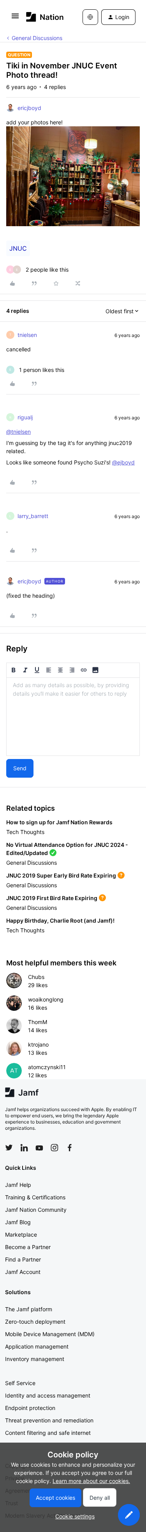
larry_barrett (33, 516)
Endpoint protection (30, 1408)
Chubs (36, 977)
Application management (37, 1346)
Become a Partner (28, 1247)
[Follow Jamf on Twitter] (9, 1148)
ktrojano (38, 1044)
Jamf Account (22, 1272)
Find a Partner (23, 1259)
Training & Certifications (35, 1197)
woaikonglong (45, 999)
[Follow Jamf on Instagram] (54, 1148)
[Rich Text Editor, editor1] (73, 717)
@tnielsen (18, 431)
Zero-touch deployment (35, 1321)
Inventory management (34, 1359)
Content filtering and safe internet (48, 1432)
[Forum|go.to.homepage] (43, 17)
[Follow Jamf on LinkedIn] (24, 1148)
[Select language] (90, 17)
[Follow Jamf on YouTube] (39, 1147)
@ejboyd (123, 462)
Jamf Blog (18, 1222)
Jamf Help (18, 1184)
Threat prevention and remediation (49, 1420)
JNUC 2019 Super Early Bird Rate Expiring (61, 875)
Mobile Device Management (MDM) (50, 1334)
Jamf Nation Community (36, 1209)
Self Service (20, 1383)
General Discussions (37, 38)
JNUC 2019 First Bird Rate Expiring (51, 898)
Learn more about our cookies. (91, 1481)
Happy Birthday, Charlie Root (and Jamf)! (60, 920)
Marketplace (21, 1234)
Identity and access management (47, 1395)
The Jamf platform (28, 1309)
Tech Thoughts (25, 832)
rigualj (25, 417)
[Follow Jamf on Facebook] (70, 1148)
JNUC (18, 248)
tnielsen (27, 335)
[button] (15, 18)
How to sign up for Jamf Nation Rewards (59, 822)
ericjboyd (29, 108)
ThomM (37, 1022)
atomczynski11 (47, 1067)
